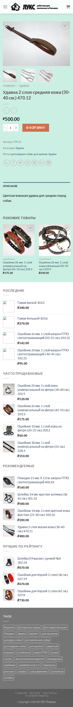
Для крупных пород (29, 627)
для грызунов (49, 633)
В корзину (35, 127)
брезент (33, 633)
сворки (22, 671)
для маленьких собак (37, 640)
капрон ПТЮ (40, 652)
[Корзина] (68, 7)
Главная (9, 85)
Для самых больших (55, 627)
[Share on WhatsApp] (6, 163)
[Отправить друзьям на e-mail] (27, 163)
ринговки (9, 671)
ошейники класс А (29, 665)
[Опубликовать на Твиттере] (20, 163)
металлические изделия (30, 658)
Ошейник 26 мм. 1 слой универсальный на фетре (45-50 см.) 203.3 (17, 266)
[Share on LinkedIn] (48, 163)
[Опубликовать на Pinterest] (34, 163)
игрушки (9, 652)
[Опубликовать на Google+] (41, 163)
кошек (54, 652)
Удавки (24, 85)
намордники (54, 658)
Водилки (9, 627)
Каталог (35, 693)
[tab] (36, 186)
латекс (8, 658)
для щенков (40, 154)
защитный (52, 646)
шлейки (8, 677)
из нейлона (23, 652)
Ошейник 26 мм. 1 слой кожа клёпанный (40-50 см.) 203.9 (53, 266)
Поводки (9, 633)
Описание (10, 186)
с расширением (38, 671)
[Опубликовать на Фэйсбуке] (13, 163)
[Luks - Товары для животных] (37, 7)
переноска (49, 665)
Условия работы (37, 695)
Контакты (50, 693)
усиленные (57, 671)
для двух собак (13, 640)
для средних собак (22, 154)
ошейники (9, 665)
